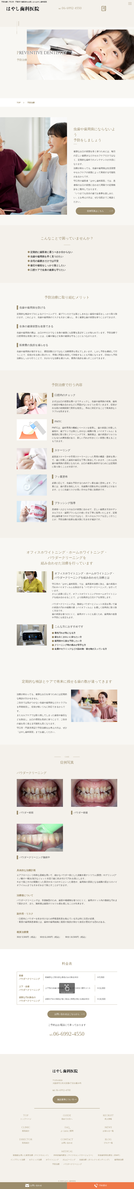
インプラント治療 (17, 1160)
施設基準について (65, 1099)
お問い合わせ (36, 1185)
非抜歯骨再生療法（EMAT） (109, 1155)
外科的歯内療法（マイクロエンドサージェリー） (74, 1155)
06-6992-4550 (72, 8)
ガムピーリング (69, 1160)
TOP (19, 103)
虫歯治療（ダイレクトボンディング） (94, 1160)
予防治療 (56, 1164)
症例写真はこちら (95, 211)
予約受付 (103, 1185)
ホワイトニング (52, 1160)
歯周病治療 (119, 1160)
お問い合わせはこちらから (67, 1014)
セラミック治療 (35, 1160)
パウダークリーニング (72, 1164)
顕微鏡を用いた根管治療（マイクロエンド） (31, 1155)
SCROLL (18, 23)
